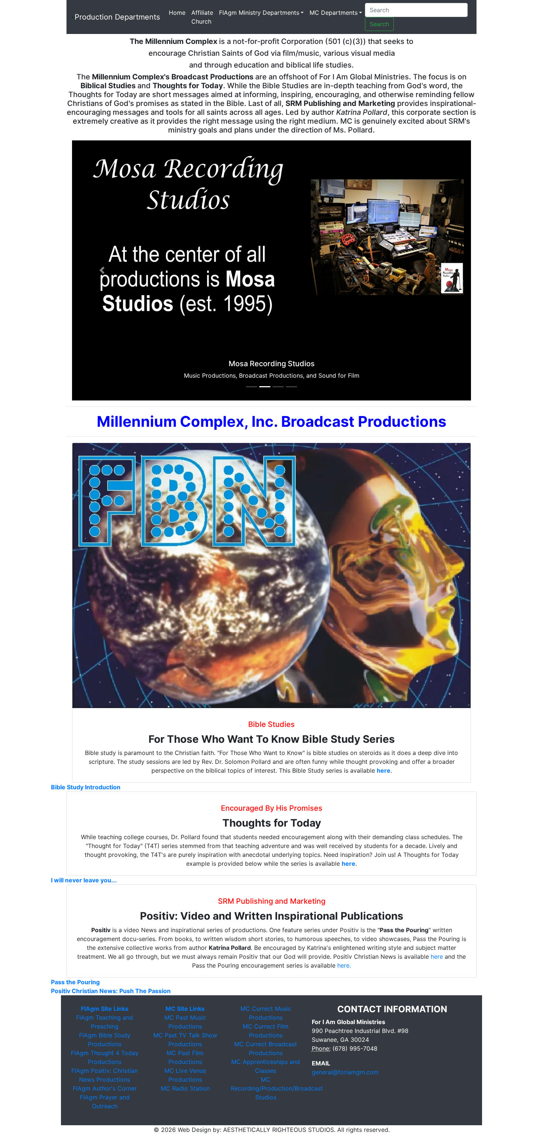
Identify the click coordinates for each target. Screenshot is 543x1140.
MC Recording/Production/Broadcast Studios (277, 1088)
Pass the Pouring (75, 982)
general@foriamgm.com (345, 1072)
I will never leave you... (84, 880)
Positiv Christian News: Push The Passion (111, 991)
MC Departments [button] (334, 12)
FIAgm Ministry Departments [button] (259, 12)
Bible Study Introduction (85, 787)
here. (344, 965)
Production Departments (117, 17)
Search (379, 24)
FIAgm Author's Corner (105, 1088)
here (383, 770)
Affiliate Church (202, 17)
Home (178, 12)
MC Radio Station (185, 1088)
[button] (102, 270)
